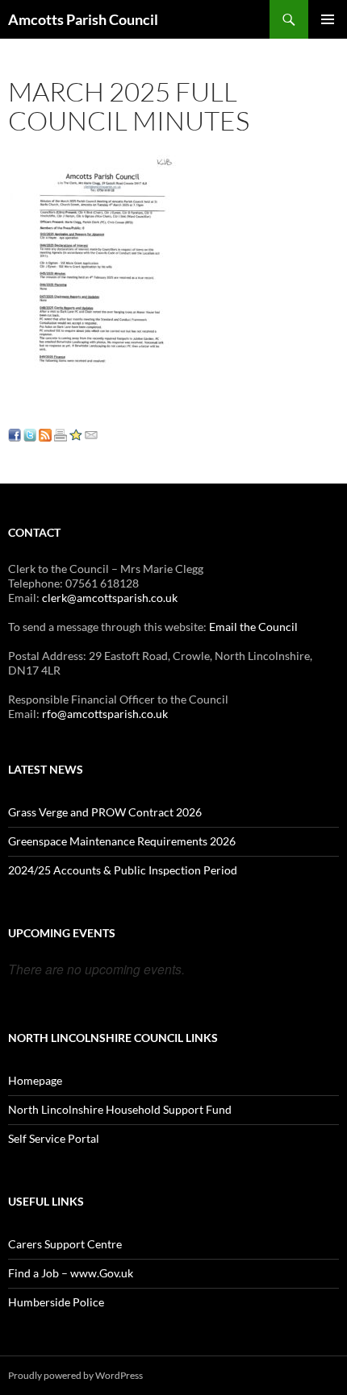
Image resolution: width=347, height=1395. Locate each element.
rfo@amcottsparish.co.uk (105, 713)
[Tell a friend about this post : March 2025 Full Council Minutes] (91, 433)
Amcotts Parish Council (83, 19)
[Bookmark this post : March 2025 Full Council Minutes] (75, 433)
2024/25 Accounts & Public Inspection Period (122, 870)
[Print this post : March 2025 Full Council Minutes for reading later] (60, 433)
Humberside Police (56, 1302)
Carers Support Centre (65, 1244)
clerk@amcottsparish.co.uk (110, 597)
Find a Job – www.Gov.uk (70, 1273)
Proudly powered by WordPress (75, 1375)
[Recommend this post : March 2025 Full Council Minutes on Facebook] (14, 433)
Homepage (35, 1080)
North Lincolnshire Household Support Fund (120, 1109)
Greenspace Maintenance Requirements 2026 (122, 841)
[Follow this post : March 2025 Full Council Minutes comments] (45, 433)
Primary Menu (327, 19)
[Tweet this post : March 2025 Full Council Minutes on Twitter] (29, 433)
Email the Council (253, 626)
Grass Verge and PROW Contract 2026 (105, 812)
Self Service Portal (53, 1138)
